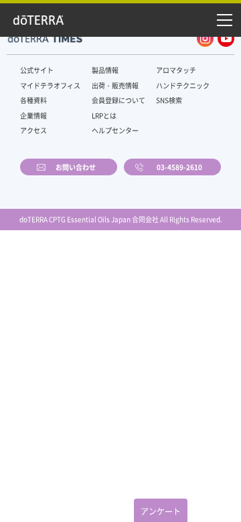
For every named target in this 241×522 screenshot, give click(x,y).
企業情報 (33, 115)
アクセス (33, 130)
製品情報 (105, 70)
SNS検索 (169, 100)
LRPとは (104, 115)
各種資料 (33, 100)
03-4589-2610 (179, 167)
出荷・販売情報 (115, 85)
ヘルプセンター (115, 130)
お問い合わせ (76, 167)
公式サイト (37, 70)
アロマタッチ (176, 70)
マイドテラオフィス (50, 85)
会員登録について (118, 100)
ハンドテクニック (183, 85)
